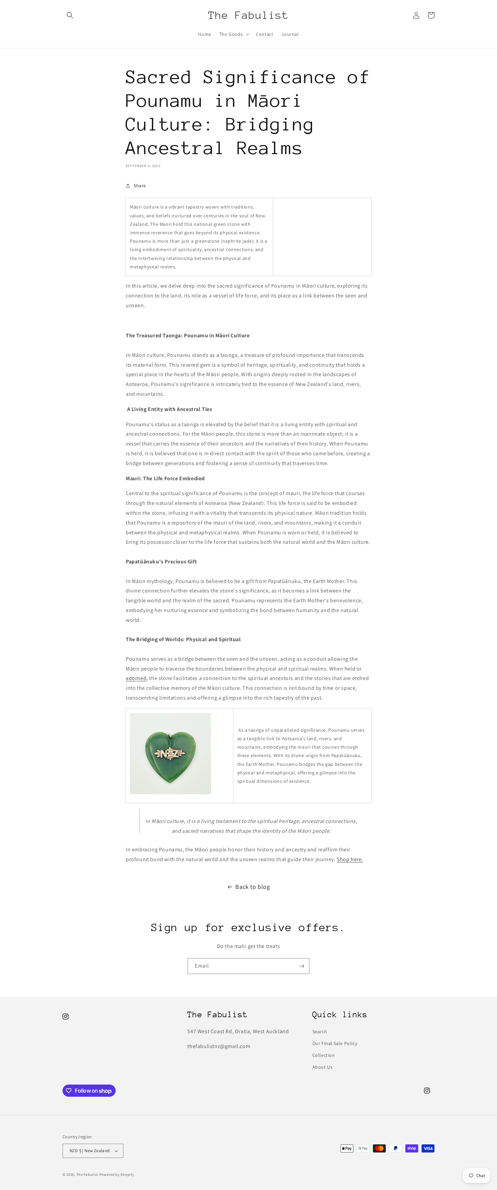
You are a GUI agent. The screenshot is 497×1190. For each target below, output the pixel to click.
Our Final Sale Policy (334, 1043)
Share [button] (140, 186)
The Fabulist (87, 1174)
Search (319, 1031)
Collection (323, 1055)
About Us (322, 1067)
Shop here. (350, 859)
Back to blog (252, 887)
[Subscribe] (301, 966)
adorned (136, 678)
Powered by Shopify (116, 1174)
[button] (70, 15)
